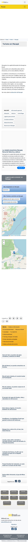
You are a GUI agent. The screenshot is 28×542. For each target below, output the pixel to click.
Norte (11, 39)
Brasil (7, 39)
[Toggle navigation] (25, 2)
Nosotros (14, 524)
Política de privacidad (22, 540)
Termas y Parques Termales (10, 336)
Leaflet (11, 235)
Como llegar (21, 113)
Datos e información (14, 327)
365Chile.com (21, 536)
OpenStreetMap (17, 235)
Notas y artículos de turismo (10, 344)
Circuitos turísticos (9, 119)
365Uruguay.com (21, 535)
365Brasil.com (7, 536)
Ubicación (6, 113)
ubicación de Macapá (17, 92)
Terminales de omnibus (11, 202)
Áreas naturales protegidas (10, 339)
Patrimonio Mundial (8, 341)
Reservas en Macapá (9, 125)
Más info (20, 167)
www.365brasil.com (6, 522)
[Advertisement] (14, 24)
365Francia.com (14, 538)
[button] (14, 219)
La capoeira (14, 331)
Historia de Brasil (7, 334)
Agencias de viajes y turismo (12, 199)
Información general (16, 110)
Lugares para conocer (9, 116)
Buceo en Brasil (20, 329)
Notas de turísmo (8, 122)
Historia (13, 113)
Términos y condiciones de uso (8, 540)
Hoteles (7, 189)
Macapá (3, 7)
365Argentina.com (7, 535)
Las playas (6, 331)
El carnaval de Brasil (8, 329)
